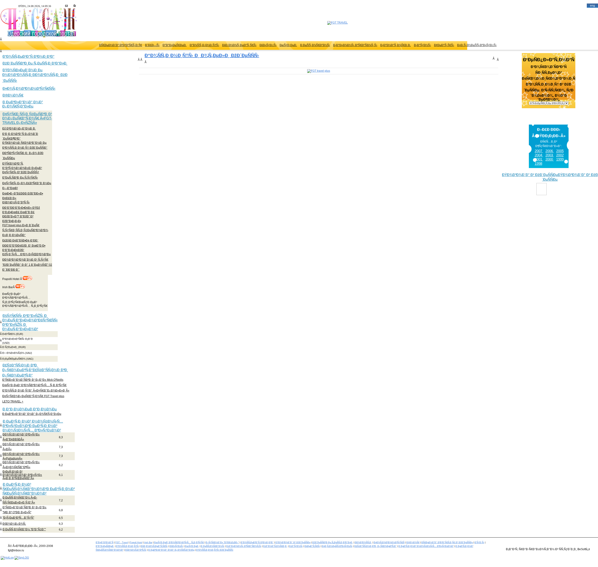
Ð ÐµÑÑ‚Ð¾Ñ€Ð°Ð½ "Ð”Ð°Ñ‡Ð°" (24, 529)
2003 (549, 155)
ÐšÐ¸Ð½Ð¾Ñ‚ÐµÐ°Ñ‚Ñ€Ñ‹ (239, 45)
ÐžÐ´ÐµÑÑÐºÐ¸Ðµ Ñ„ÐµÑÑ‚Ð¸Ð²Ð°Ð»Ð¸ (35, 63)
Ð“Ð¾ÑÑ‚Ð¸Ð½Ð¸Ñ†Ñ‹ (204, 45)
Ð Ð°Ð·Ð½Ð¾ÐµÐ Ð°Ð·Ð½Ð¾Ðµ (30, 409)
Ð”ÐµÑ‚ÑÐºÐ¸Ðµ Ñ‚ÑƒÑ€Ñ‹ (20, 177)
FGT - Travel (121, 542)
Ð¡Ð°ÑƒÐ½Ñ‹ (422, 45)
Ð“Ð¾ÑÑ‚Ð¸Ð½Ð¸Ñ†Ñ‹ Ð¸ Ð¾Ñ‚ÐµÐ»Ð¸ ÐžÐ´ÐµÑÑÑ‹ (202, 55)
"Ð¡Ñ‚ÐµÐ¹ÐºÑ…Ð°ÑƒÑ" (18, 517)
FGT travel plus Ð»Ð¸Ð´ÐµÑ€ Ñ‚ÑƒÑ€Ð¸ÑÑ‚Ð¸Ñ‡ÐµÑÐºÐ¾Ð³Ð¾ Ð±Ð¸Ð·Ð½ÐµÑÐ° (25, 230)
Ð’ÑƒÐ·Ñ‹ (479, 542)
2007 (539, 151)
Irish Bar (148, 542)
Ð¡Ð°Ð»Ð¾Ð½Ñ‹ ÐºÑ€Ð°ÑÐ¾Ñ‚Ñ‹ (355, 45)
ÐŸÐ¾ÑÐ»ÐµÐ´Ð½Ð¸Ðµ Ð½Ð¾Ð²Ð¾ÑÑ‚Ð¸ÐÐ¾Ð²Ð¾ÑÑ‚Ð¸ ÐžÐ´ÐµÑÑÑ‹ (35, 75)
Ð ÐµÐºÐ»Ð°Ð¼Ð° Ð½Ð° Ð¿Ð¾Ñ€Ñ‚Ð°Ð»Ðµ (22, 104)
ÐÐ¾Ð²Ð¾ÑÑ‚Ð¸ (363, 542)
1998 (538, 163)
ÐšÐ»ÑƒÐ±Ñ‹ (268, 45)
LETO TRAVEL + (12, 401)
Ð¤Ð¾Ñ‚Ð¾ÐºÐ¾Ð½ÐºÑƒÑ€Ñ (389, 542)
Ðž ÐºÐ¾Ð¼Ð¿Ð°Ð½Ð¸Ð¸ (19, 128)
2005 (560, 151)
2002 (560, 155)
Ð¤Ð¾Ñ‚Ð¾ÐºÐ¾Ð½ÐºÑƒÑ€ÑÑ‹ (29, 88)
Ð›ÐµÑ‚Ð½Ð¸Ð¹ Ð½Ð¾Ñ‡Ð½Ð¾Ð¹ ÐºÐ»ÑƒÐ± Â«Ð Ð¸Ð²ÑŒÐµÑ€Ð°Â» (22, 475)
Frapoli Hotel (136, 542)
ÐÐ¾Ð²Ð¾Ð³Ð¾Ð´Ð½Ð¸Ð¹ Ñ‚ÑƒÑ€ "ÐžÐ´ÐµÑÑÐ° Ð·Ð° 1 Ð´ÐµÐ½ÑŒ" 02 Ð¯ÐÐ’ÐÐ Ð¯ (27, 264)
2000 (549, 159)
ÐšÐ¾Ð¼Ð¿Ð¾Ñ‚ (14, 523)
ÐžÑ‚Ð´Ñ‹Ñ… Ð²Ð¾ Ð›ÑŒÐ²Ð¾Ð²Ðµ (26, 254)
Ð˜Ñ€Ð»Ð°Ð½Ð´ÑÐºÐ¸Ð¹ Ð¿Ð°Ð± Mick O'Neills (32, 379)
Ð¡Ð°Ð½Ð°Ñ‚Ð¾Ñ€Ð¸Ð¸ (395, 45)
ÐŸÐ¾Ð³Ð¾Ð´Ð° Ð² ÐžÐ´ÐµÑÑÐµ (292, 542)
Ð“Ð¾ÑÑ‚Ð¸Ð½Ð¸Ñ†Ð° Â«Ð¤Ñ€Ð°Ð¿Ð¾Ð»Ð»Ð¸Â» (35, 390)
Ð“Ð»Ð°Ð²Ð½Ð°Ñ (105, 542)
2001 (539, 159)
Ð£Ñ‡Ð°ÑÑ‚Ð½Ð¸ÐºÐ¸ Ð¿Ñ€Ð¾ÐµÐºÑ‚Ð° (375, 546)
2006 (549, 151)
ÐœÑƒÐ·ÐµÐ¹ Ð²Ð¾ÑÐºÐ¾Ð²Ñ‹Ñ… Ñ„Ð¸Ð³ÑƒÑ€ (34, 385)
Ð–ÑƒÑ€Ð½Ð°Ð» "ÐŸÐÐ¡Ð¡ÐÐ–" (222, 542)
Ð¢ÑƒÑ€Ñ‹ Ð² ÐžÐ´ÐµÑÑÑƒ (20, 172)
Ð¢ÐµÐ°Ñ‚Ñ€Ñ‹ (444, 45)
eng (592, 5)
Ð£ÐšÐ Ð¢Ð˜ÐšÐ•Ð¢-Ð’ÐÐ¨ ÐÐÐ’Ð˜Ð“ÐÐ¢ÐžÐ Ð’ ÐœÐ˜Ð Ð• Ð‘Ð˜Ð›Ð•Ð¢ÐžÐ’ (23, 245)
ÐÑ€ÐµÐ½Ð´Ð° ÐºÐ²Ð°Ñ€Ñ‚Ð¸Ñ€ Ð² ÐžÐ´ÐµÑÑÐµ (447, 542)
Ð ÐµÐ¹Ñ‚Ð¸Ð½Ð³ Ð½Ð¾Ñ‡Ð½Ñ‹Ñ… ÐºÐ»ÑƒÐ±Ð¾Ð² (426, 546)
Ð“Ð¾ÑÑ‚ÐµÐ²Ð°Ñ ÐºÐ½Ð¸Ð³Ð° (28, 56)
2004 (539, 155)
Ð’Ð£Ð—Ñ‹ (152, 45)
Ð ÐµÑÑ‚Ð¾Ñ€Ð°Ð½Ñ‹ (315, 45)
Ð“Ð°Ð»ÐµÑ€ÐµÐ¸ (175, 45)
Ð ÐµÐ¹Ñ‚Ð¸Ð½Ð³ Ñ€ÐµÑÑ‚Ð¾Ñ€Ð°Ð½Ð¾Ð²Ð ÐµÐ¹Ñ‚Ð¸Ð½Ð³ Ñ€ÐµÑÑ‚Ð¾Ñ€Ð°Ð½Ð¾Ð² (39, 488)
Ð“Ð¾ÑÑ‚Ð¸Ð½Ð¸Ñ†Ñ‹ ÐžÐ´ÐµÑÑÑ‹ (214, 550)
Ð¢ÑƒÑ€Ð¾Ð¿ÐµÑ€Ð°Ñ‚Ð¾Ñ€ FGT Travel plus (33, 396)
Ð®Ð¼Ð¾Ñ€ (13, 95)
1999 (560, 159)
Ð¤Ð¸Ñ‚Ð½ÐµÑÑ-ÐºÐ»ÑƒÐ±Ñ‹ (477, 45)
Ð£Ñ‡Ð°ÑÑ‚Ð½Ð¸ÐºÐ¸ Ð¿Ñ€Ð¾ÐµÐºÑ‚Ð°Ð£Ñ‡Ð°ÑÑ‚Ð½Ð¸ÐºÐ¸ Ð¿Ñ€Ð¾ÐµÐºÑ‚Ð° (35, 370)
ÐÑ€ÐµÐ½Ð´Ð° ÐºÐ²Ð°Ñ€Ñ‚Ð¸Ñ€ (120, 45)
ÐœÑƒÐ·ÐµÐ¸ (288, 45)
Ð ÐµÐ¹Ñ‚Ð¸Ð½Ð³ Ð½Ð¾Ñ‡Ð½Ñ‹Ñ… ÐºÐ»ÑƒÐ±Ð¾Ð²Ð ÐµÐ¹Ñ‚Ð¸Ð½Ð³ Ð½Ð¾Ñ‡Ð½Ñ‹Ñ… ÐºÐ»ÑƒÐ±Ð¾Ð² (33, 425)
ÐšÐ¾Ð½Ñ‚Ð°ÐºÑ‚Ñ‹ (16, 202)
